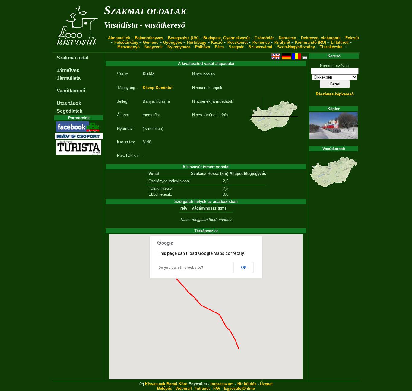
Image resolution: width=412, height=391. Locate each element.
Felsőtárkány (126, 42)
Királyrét (282, 42)
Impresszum (222, 384)
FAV (216, 388)
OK (243, 267)
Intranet (202, 388)
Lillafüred (340, 42)
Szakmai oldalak (145, 10)
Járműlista (69, 78)
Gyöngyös (172, 42)
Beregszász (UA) (183, 38)
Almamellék (119, 38)
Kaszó (217, 42)
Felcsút (352, 38)
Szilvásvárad (260, 47)
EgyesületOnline (239, 388)
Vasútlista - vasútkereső (144, 25)
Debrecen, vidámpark (321, 38)
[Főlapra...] (78, 49)
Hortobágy (196, 42)
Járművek (68, 70)
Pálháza (202, 47)
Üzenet (266, 384)
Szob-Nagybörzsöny (296, 47)
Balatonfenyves (149, 38)
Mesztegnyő (128, 47)
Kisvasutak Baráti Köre (166, 384)
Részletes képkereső (335, 94)
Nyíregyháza (178, 47)
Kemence (261, 42)
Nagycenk (153, 47)
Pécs (219, 47)
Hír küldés (246, 384)
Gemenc (150, 42)
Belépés (164, 388)
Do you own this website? (180, 267)
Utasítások (69, 103)
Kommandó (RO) (310, 42)
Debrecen (287, 38)
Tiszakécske (331, 47)
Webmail (184, 388)
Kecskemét (237, 42)
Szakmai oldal (72, 57)
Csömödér (264, 38)
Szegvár (236, 47)
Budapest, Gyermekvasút (226, 38)
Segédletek (69, 111)
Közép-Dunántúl (158, 87)
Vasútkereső (71, 90)
